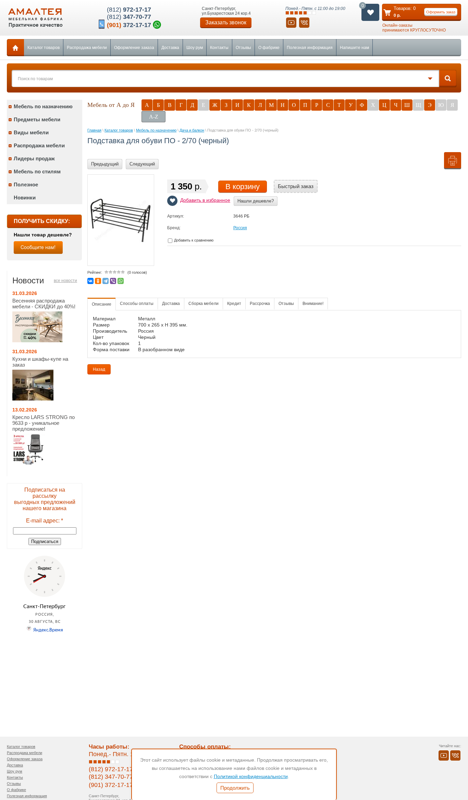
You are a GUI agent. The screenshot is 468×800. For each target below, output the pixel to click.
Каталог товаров (43, 47)
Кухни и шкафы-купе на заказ (40, 362)
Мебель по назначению (43, 106)
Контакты (219, 47)
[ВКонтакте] (90, 281)
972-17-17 (129, 9)
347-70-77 (129, 16)
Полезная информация (310, 47)
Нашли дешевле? (255, 201)
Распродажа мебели (87, 47)
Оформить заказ (440, 12)
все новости (65, 280)
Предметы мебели (37, 119)
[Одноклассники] (98, 281)
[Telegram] (105, 281)
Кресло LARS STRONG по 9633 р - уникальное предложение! (43, 423)
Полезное (26, 184)
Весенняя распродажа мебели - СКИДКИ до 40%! (43, 303)
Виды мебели (31, 132)
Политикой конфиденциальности (251, 776)
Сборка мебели (203, 303)
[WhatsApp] (121, 281)
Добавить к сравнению (193, 240)
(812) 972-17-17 (111, 769)
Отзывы (243, 47)
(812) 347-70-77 (111, 776)
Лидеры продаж (34, 158)
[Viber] (113, 281)
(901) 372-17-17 (111, 784)
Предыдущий (105, 164)
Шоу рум (194, 47)
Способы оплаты (136, 303)
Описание (101, 304)
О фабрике (269, 47)
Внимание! (313, 303)
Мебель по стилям (37, 171)
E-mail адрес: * (44, 521)
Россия (240, 227)
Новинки (25, 197)
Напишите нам (354, 47)
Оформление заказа (134, 47)
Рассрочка (260, 303)
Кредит (234, 303)
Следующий (142, 164)
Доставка (170, 47)
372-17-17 (129, 25)
